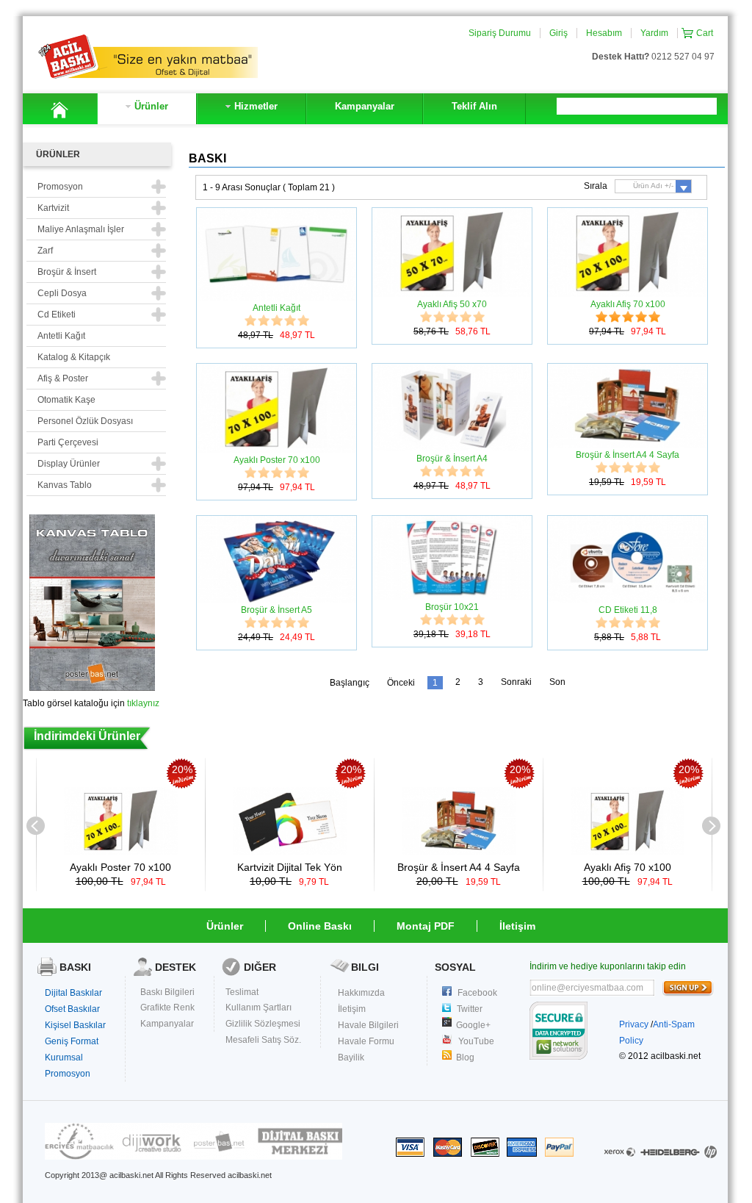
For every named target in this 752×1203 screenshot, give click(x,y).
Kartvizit (53, 208)
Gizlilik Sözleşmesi (262, 1024)
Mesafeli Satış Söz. (263, 1040)
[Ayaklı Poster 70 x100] (121, 851)
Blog (465, 1057)
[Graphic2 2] (193, 1156)
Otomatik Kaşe (66, 400)
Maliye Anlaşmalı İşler (80, 229)
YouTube (476, 1041)
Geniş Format (71, 1041)
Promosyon (67, 1074)
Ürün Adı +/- (653, 186)
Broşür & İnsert (66, 272)
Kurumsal (64, 1057)
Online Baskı (320, 926)
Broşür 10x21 (452, 607)
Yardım (654, 33)
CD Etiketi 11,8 (628, 610)
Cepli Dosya (62, 293)
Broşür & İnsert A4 (452, 458)
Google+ (473, 1025)
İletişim (517, 926)
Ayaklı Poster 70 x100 (277, 460)
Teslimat (241, 992)
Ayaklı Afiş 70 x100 (627, 304)
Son (557, 682)
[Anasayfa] (60, 108)
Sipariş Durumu (500, 33)
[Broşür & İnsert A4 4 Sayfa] (459, 851)
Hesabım (604, 33)
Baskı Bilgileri (167, 992)
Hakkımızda (361, 993)
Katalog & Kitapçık (73, 357)
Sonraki (516, 682)
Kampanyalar (167, 1024)
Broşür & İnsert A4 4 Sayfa (627, 455)
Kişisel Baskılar (75, 1025)
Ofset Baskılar (72, 1009)
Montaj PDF (426, 926)
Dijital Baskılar (73, 993)
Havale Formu (366, 1041)
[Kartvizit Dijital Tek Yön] (290, 851)
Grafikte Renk (167, 1007)
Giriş (558, 33)
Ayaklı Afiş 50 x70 (452, 304)
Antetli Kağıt (61, 336)
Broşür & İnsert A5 (276, 610)
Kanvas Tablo (64, 485)
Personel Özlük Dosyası (85, 421)
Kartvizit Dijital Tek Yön (289, 867)
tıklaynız (143, 703)
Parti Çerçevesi (67, 442)
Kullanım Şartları (258, 1007)
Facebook (477, 993)
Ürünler (224, 926)
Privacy (633, 1024)
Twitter (469, 1009)
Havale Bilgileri (368, 1025)
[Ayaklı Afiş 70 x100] (627, 851)
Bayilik (351, 1057)
